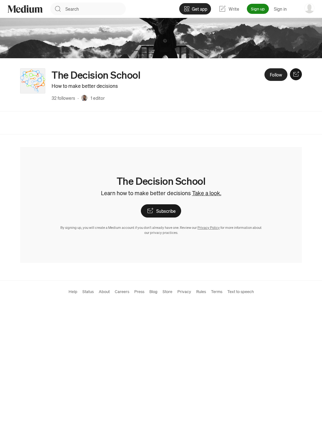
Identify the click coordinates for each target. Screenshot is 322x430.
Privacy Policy (208, 227)
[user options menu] (309, 8)
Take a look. (206, 192)
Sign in (280, 9)
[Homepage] (25, 9)
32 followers (63, 98)
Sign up (258, 8)
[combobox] (95, 9)
